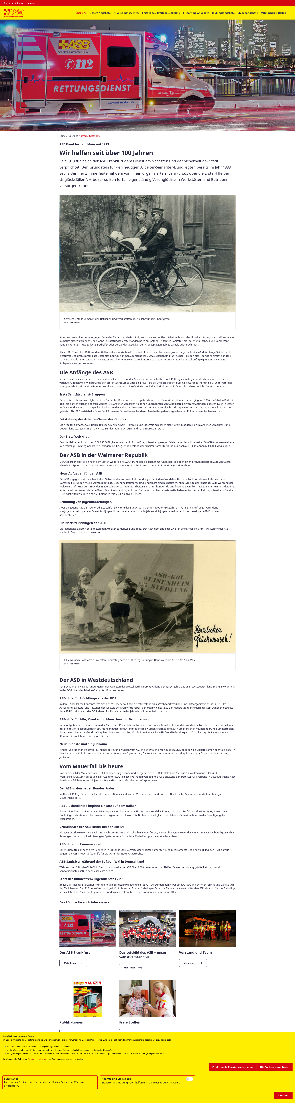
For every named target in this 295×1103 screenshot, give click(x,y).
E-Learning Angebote (196, 13)
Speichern (283, 1095)
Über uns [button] (81, 13)
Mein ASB (285, 3)
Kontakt (31, 3)
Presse (20, 3)
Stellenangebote (248, 13)
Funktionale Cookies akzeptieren (232, 1067)
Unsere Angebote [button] (100, 13)
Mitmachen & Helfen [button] (273, 13)
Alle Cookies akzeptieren (274, 1067)
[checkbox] (189, 1079)
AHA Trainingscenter (126, 13)
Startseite (9, 3)
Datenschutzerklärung (37, 1059)
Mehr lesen (70, 963)
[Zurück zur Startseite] (14, 13)
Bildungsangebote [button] (223, 13)
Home (62, 135)
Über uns (73, 135)
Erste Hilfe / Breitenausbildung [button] (161, 13)
